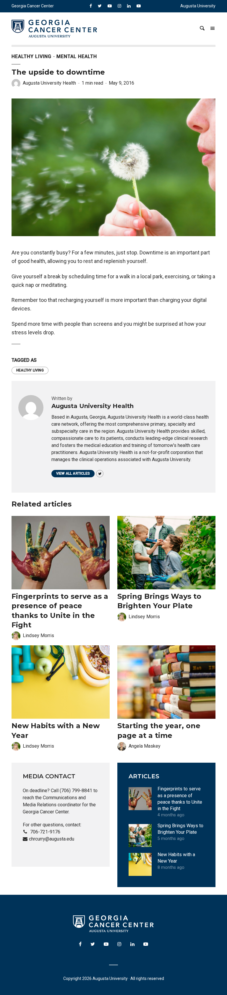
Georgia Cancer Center (33, 6)
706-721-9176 (45, 832)
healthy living (30, 370)
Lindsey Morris (38, 635)
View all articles (73, 473)
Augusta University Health (49, 83)
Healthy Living (31, 56)
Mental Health (76, 56)
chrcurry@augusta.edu (51, 839)
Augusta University (197, 6)
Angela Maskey (144, 746)
